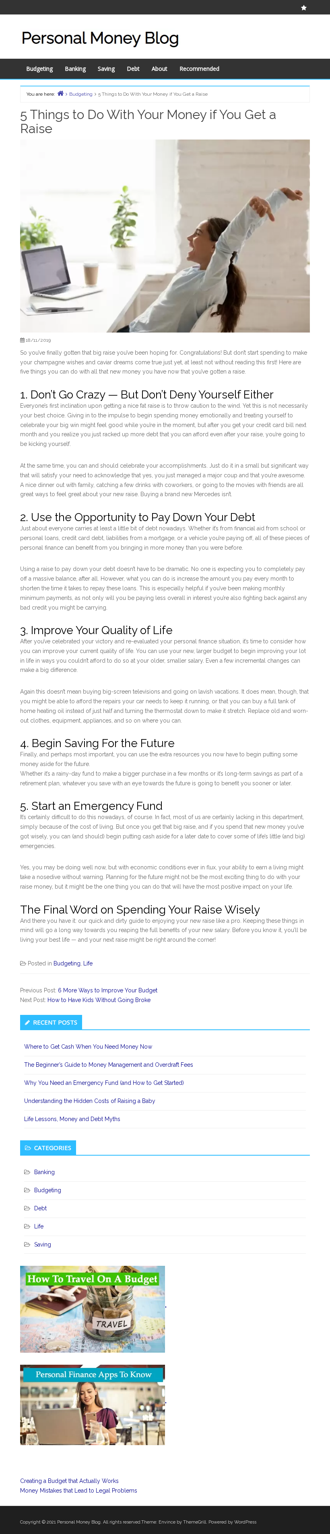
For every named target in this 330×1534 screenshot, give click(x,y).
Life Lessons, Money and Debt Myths (72, 1119)
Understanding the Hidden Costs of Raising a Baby (89, 1101)
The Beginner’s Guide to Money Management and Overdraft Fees (108, 1065)
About (159, 68)
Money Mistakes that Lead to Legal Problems (78, 1490)
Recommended (199, 68)
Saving (106, 68)
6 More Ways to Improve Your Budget (107, 990)
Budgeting (39, 68)
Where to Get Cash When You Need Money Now (88, 1046)
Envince (167, 1522)
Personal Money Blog (79, 1522)
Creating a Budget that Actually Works (69, 1481)
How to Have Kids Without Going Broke (99, 1000)
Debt (133, 68)
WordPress (245, 1522)
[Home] (60, 93)
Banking (75, 68)
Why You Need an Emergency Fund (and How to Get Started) (104, 1083)
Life (88, 963)
